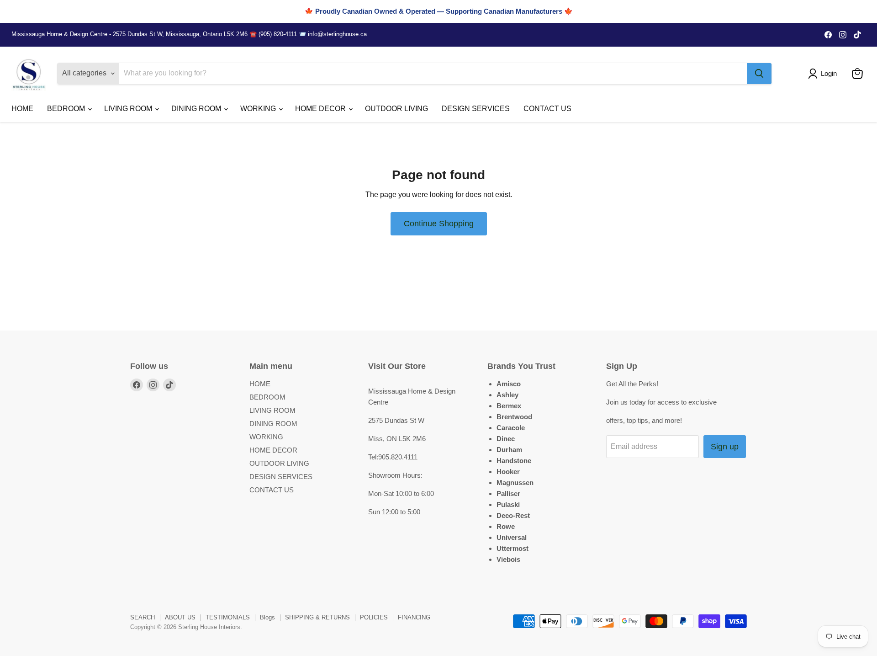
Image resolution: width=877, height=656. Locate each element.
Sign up (725, 446)
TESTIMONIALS (228, 617)
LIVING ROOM (129, 108)
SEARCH (142, 617)
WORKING (259, 108)
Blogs (267, 617)
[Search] (759, 73)
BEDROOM (67, 108)
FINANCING (414, 617)
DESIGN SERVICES (476, 108)
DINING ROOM (197, 108)
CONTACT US (547, 108)
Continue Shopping (439, 223)
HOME (22, 108)
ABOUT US (180, 617)
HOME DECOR (321, 108)
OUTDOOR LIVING (396, 108)
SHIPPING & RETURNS (317, 617)
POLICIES (374, 617)
